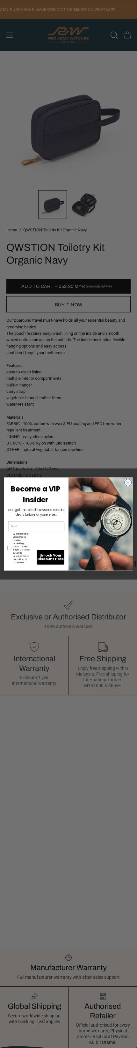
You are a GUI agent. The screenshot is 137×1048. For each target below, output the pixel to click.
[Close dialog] (128, 482)
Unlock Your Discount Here (50, 557)
